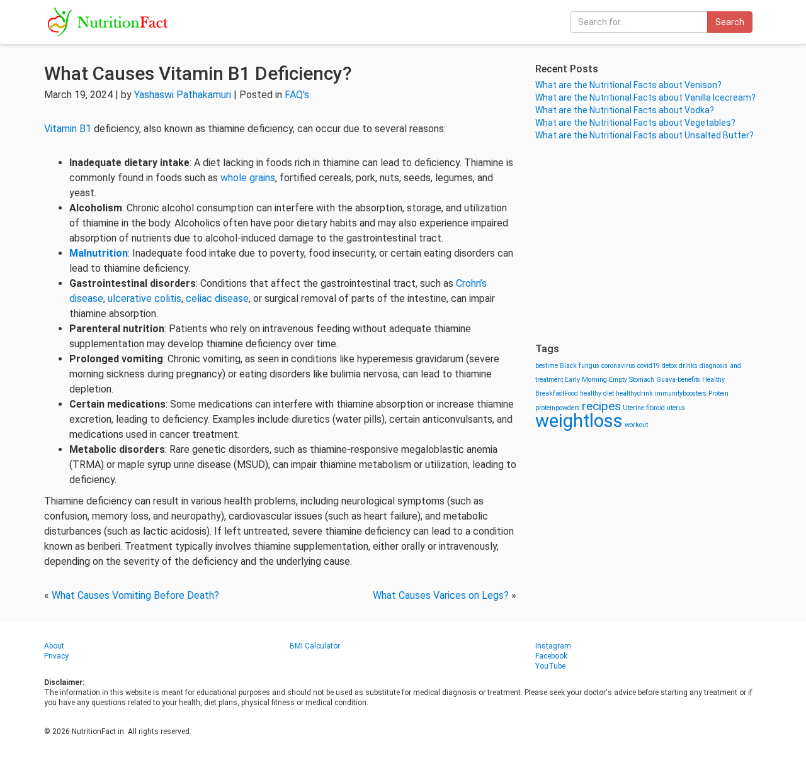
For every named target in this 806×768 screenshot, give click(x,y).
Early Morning (586, 380)
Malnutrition (98, 253)
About (54, 646)
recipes (601, 406)
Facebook (551, 656)
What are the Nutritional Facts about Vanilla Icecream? (645, 97)
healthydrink (634, 393)
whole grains (247, 178)
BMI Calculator (315, 646)
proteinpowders (557, 408)
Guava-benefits (678, 380)
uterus (676, 408)
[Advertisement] (648, 242)
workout (636, 425)
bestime (546, 366)
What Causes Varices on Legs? (441, 595)
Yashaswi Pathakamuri (182, 95)
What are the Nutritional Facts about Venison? (628, 85)
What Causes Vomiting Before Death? (135, 595)
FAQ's (297, 95)
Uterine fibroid (644, 408)
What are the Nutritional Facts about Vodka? (624, 110)
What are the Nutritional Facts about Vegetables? (635, 123)
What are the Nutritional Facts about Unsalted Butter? (644, 135)
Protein (718, 393)
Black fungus (579, 366)
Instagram (553, 646)
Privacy (56, 656)
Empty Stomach (631, 380)
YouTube (550, 666)
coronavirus (618, 366)
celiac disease (217, 298)
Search (729, 22)
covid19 (648, 366)
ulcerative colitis (144, 298)
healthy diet (597, 393)
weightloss (579, 420)
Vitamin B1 (67, 129)
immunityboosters (681, 393)
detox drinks (680, 366)
